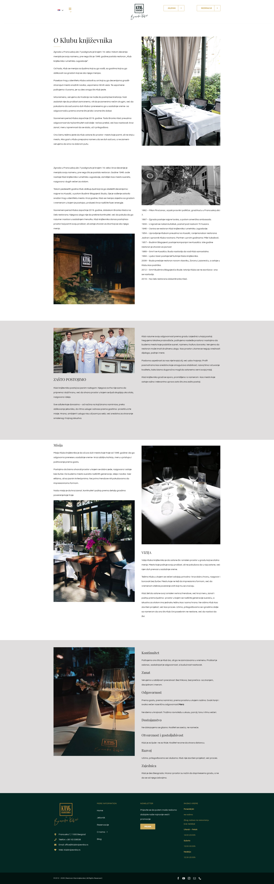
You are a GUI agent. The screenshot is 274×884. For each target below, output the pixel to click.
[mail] (194, 878)
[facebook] (178, 878)
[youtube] (183, 878)
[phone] (200, 878)
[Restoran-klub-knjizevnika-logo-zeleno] (66, 803)
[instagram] (189, 878)
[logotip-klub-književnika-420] (139, 2)
